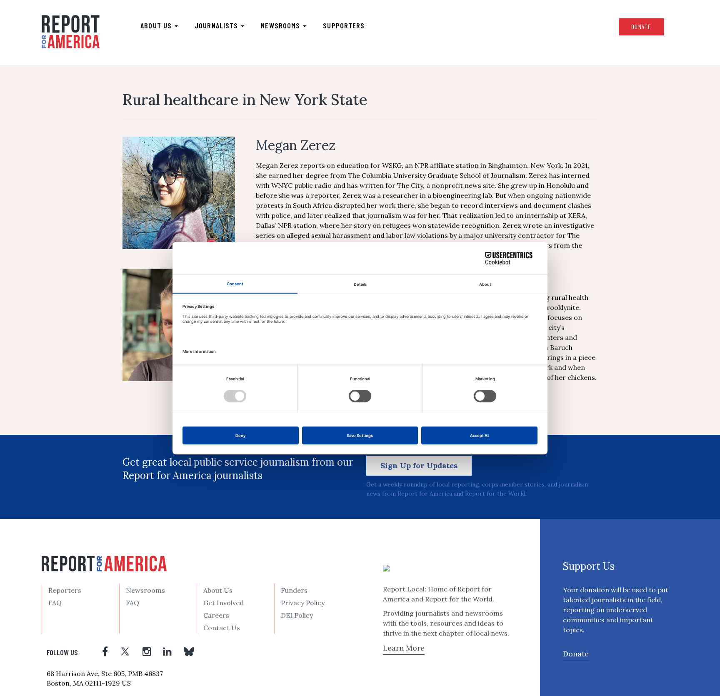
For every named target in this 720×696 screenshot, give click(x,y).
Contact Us (221, 628)
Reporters (64, 590)
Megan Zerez (296, 145)
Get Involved (223, 603)
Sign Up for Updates (419, 465)
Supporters (344, 25)
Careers (216, 615)
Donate (641, 26)
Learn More (404, 648)
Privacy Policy (303, 603)
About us (157, 25)
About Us (217, 590)
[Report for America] (71, 31)
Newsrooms (281, 25)
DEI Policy (297, 615)
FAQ (55, 603)
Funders (294, 590)
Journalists (217, 25)
